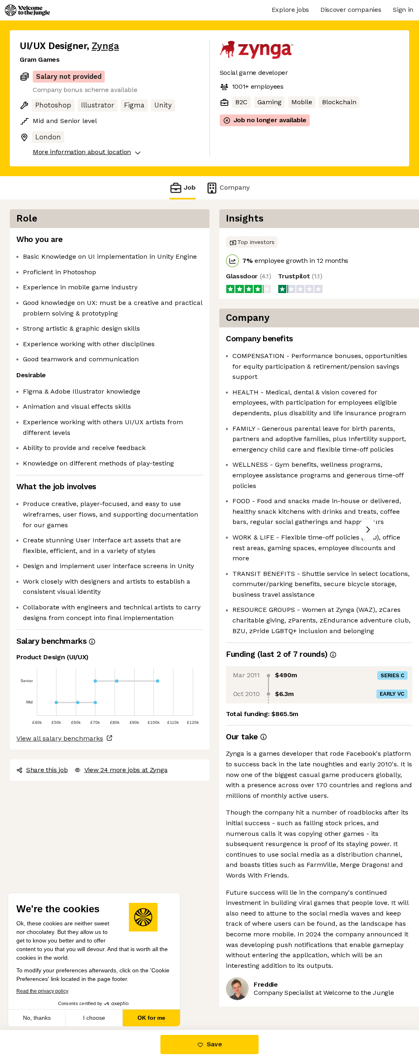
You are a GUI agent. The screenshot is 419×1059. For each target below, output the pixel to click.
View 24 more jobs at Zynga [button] (126, 770)
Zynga (105, 45)
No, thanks (37, 1017)
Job (190, 187)
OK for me (151, 1017)
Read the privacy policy (42, 991)
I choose (94, 1017)
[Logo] (27, 10)
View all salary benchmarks (59, 738)
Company (235, 187)
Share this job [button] (47, 770)
